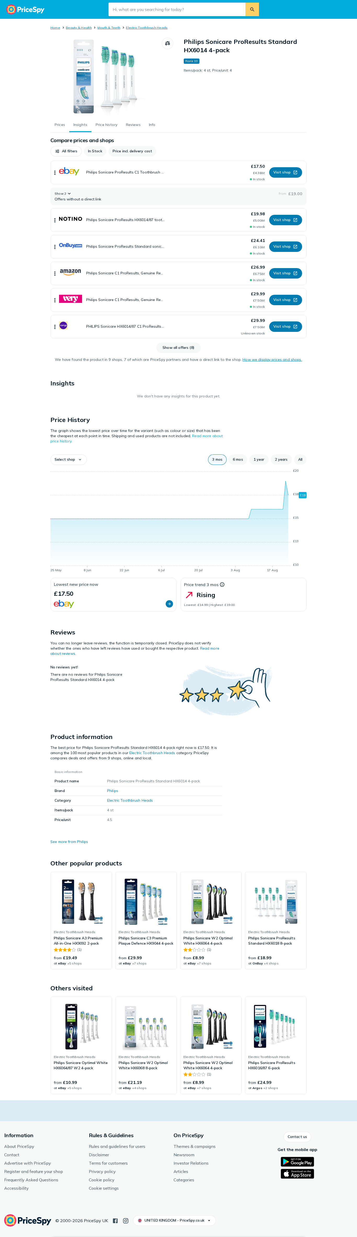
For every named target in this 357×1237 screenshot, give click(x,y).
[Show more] (55, 172)
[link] (81, 920)
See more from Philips (69, 841)
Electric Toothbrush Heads (147, 28)
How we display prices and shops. (272, 359)
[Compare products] (167, 43)
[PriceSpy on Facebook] (115, 1220)
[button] (66, 151)
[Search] (252, 9)
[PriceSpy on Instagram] (126, 1220)
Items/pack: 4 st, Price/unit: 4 (208, 70)
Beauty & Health (79, 28)
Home (55, 28)
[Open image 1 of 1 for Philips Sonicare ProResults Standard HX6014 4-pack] (106, 77)
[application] (178, 521)
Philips (112, 790)
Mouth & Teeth (108, 28)
